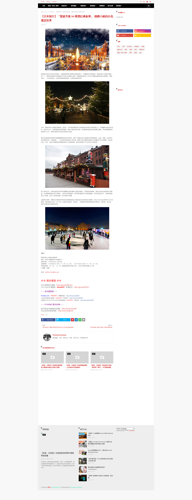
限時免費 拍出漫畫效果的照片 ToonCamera (96, 468)
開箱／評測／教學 (122, 52)
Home (42, 1)
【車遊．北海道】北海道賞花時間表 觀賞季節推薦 (57, 454)
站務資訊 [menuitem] (118, 6)
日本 (45, 12)
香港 (126, 49)
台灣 (123, 46)
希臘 (143, 46)
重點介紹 (119, 49)
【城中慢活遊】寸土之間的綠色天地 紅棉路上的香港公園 (100, 460)
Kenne (44, 25)
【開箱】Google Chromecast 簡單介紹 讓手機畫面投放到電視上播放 (100, 443)
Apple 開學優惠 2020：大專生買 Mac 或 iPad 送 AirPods (100, 451)
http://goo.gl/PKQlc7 (81, 287)
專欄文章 (141, 49)
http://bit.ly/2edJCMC (73, 296)
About (48, 1)
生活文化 (129, 46)
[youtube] (147, 1)
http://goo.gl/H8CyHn (64, 285)
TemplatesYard (56, 487)
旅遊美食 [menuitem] (64, 6)
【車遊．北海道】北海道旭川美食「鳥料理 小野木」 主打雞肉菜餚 (101, 366)
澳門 (130, 52)
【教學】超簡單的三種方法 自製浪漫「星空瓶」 (100, 477)
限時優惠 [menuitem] (73, 6)
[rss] (150, 1)
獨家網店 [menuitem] (102, 6)
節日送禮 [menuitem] (110, 6)
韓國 (135, 52)
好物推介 (136, 46)
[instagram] (144, 1)
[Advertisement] (77, 391)
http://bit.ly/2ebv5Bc (69, 309)
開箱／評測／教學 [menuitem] (53, 6)
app (140, 52)
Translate (131, 430)
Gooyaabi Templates (76, 487)
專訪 (135, 49)
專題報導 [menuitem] (83, 6)
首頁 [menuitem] (43, 6)
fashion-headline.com (52, 272)
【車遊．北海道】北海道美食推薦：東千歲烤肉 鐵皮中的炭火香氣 (52, 366)
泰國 (131, 49)
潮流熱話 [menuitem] (92, 6)
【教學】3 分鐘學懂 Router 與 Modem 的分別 (100, 434)
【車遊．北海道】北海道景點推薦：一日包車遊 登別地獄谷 (77, 366)
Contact (54, 1)
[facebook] (141, 1)
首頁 (42, 12)
